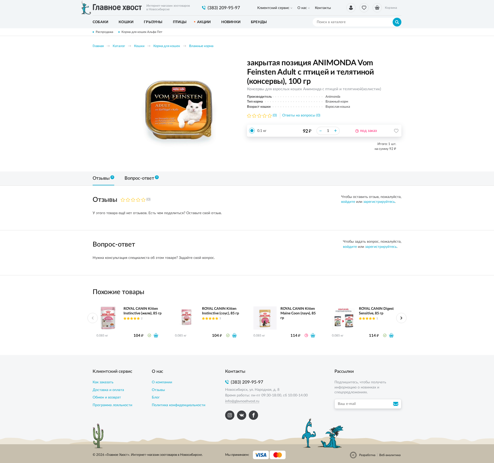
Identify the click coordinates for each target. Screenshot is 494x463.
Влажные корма (201, 46)
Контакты (323, 8)
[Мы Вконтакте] (241, 415)
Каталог (119, 46)
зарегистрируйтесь (379, 202)
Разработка (367, 455)
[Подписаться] (396, 404)
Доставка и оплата (108, 390)
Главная (98, 46)
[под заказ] (313, 335)
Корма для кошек (166, 46)
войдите (348, 202)
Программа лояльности (112, 405)
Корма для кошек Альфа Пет (141, 31)
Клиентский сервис (273, 8)
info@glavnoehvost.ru (242, 401)
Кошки (139, 46)
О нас (302, 8)
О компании (162, 382)
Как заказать (103, 382)
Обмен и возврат (107, 397)
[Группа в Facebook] (253, 415)
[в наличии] (156, 335)
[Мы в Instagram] (229, 415)
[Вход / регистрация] (351, 7)
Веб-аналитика (390, 455)
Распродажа (104, 31)
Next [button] (401, 318)
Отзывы (158, 390)
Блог (156, 397)
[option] (179, 111)
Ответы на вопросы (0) (301, 115)
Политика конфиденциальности (178, 405)
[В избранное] (396, 131)
